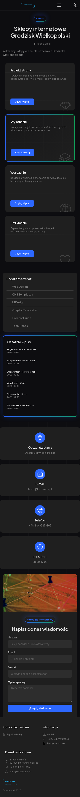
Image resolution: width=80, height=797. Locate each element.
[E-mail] (40, 474)
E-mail (40, 484)
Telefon (40, 520)
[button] (59, 5)
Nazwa (12, 637)
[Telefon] (40, 510)
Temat (12, 667)
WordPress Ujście (16, 383)
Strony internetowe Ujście (20, 405)
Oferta (40, 18)
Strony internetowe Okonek (21, 372)
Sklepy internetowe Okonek (21, 360)
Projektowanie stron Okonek (21, 349)
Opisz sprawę (16, 682)
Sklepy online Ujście (17, 394)
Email (11, 652)
